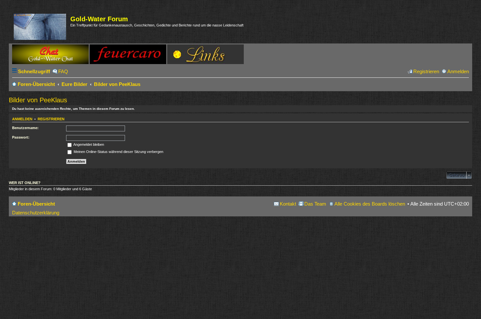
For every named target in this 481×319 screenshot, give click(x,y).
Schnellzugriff (34, 71)
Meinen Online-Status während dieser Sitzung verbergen (118, 152)
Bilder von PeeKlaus (38, 100)
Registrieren (51, 119)
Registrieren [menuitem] (426, 71)
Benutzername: (25, 128)
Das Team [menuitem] (315, 204)
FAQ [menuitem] (63, 71)
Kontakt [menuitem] (288, 204)
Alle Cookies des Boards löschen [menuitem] (369, 204)
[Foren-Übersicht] (40, 25)
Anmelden (22, 119)
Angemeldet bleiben (88, 144)
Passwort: (20, 137)
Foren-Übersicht (36, 204)
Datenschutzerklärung (35, 212)
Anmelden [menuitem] (458, 71)
